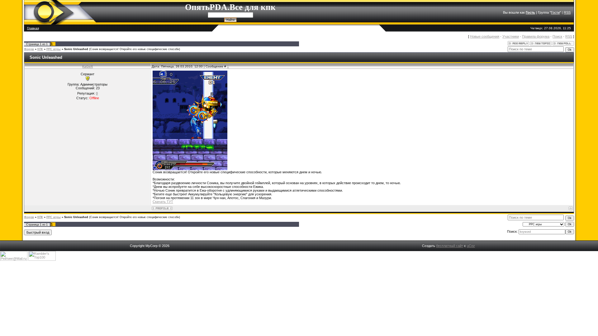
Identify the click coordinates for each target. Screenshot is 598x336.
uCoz (471, 246)
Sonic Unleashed (76, 49)
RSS (567, 12)
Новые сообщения (484, 36)
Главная (33, 28)
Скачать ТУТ (163, 201)
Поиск (557, 36)
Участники (510, 36)
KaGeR (87, 66)
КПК (40, 49)
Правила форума (535, 36)
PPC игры (53, 49)
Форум (29, 49)
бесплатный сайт (449, 246)
